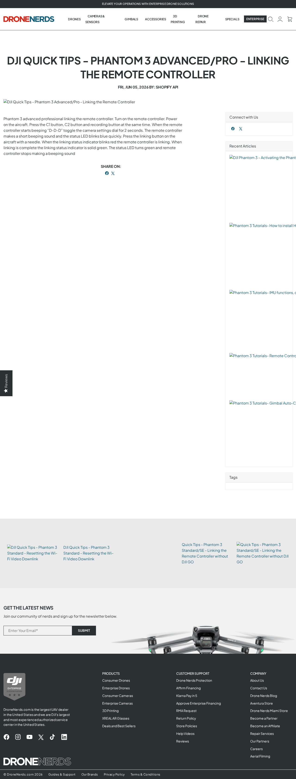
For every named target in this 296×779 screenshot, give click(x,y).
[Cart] (290, 18)
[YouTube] (29, 737)
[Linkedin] (64, 737)
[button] (270, 18)
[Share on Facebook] (107, 173)
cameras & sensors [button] (95, 19)
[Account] (280, 18)
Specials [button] (232, 19)
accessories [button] (155, 19)
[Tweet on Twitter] (112, 173)
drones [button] (74, 19)
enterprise (255, 19)
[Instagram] (18, 737)
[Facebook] (233, 128)
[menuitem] (74, 19)
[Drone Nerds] (29, 19)
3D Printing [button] (178, 19)
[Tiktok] (52, 737)
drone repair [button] (202, 19)
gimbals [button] (131, 19)
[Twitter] (240, 128)
